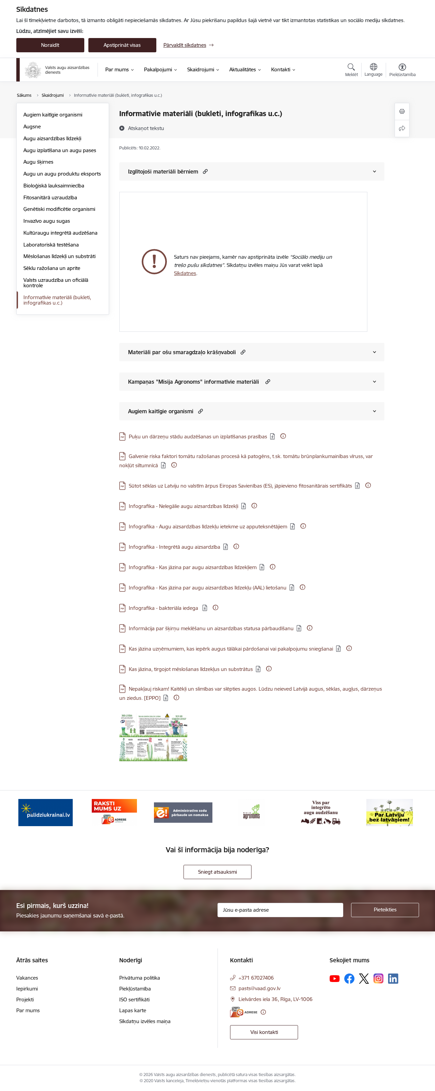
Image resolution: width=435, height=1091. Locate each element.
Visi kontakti (264, 1032)
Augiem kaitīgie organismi (52, 114)
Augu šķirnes (38, 162)
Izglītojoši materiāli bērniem (163, 171)
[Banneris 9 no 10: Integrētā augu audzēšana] (321, 812)
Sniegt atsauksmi (217, 872)
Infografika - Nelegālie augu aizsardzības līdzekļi (183, 506)
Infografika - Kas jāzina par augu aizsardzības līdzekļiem (193, 567)
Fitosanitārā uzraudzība (50, 197)
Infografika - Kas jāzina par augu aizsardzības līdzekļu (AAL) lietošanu (207, 587)
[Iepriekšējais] (32, 812)
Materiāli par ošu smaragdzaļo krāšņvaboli (182, 352)
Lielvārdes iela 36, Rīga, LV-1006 (276, 999)
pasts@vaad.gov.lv (259, 988)
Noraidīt (50, 45)
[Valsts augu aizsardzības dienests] (57, 70)
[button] (204, 171)
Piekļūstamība (135, 988)
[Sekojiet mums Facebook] (349, 979)
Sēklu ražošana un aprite (51, 268)
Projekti (25, 999)
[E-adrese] (243, 1012)
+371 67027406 (256, 978)
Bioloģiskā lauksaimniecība (53, 185)
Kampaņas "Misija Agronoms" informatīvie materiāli (194, 381)
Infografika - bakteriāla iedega (164, 608)
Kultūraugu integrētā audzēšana (60, 233)
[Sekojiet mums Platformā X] (364, 979)
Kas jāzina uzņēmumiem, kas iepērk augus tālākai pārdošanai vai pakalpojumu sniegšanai (231, 648)
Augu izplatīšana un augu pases (59, 150)
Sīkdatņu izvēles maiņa (145, 1021)
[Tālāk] (403, 812)
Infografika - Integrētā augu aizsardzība (174, 547)
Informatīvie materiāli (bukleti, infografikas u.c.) (57, 300)
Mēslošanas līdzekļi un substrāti (59, 256)
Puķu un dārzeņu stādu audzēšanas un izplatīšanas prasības (198, 436)
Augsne (32, 126)
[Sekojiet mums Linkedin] (393, 979)
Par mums (28, 1010)
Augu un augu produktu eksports (62, 173)
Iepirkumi (27, 988)
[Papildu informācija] (283, 436)
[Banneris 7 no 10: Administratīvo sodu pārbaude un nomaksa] (183, 812)
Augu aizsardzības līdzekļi (52, 138)
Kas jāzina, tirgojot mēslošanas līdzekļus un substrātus (191, 669)
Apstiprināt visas (122, 45)
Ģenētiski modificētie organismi (59, 209)
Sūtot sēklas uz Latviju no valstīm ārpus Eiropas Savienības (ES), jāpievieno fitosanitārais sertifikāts (240, 486)
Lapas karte (132, 1010)
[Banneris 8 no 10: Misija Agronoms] (251, 812)
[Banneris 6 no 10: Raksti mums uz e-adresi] (114, 812)
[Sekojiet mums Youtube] (335, 978)
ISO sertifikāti (134, 999)
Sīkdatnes (185, 273)
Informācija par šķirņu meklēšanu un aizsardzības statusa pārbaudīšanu (211, 628)
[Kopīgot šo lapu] (402, 128)
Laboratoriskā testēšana (51, 244)
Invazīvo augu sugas (46, 221)
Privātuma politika (139, 978)
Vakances (27, 978)
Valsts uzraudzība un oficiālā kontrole (55, 283)
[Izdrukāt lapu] (402, 111)
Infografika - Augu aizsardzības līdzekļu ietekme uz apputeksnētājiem (208, 526)
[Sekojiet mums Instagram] (378, 978)
